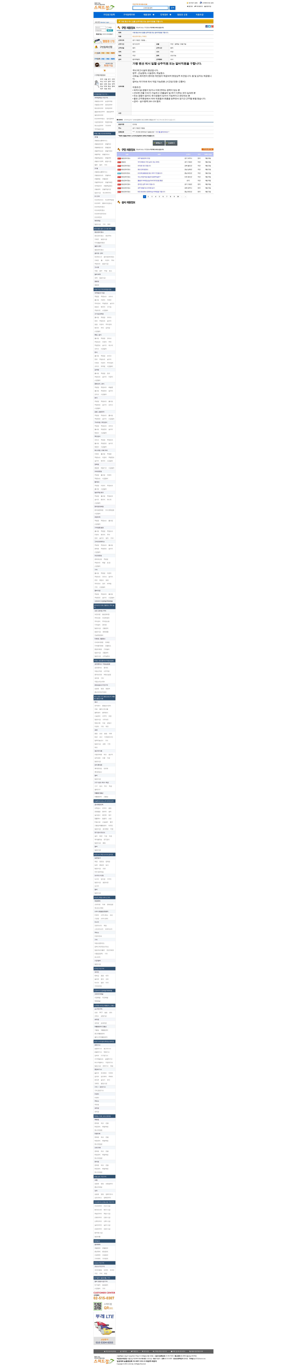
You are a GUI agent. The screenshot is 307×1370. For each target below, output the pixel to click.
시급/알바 (98, 960)
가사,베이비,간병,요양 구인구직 (104, 1202)
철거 (111, 822)
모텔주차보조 (99, 182)
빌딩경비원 (105, 614)
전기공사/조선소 (100, 832)
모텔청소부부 (99, 105)
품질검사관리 (106, 705)
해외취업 (97, 221)
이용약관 (124, 1351)
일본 (102, 982)
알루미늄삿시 (99, 740)
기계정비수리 (108, 737)
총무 (100, 271)
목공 (110, 786)
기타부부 (108, 125)
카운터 (107, 260)
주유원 (97, 1104)
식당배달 (97, 997)
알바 (100, 165)
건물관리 (105, 628)
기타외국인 (98, 986)
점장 (96, 324)
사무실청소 (106, 656)
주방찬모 (105, 303)
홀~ (102, 260)
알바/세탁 (98, 274)
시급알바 (105, 310)
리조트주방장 (109, 200)
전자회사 (97, 705)
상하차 (97, 1055)
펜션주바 (108, 236)
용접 (96, 733)
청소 (110, 271)
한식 (96, 352)
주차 (102, 328)
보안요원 (97, 614)
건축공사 (97, 808)
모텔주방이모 (106, 189)
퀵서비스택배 (99, 908)
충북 (113, 86)
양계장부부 (108, 108)
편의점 (97, 1161)
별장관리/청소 (99, 250)
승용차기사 (98, 1048)
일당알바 (105, 1285)
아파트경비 (105, 618)
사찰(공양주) (99, 953)
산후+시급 (107, 1221)
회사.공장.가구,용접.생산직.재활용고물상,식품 (104, 697)
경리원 (97, 678)
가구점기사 (104, 1055)
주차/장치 (109, 324)
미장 (111, 829)
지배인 (97, 239)
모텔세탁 (97, 189)
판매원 (97, 549)
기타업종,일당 (99, 527)
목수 (105, 786)
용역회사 (105, 712)
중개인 (106, 668)
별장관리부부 (99, 115)
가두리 (109, 879)
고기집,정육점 (99, 314)
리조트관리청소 (100, 207)
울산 (101, 84)
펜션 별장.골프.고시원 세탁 (102, 229)
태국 (107, 976)
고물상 (106, 797)
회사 (96, 702)
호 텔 (96, 137)
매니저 (111, 345)
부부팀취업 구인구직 (101, 98)
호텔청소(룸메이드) (101, 140)
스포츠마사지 (99, 929)
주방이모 (97, 310)
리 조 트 (97, 196)
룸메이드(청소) (107, 203)
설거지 (112, 303)
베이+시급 (107, 1210)
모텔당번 (105, 179)
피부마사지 (108, 929)
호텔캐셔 (108, 144)
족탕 (105, 925)
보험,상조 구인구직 (100, 1176)
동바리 (104, 811)
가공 (103, 723)
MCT (101, 1012)
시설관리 (97, 716)
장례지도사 (109, 1194)
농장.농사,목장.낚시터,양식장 (103, 854)
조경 (110, 818)
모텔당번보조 (99, 175)
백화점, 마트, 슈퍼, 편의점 (102, 1116)
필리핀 (97, 979)
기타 (105, 165)
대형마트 (97, 1133)
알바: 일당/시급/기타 (101, 1281)
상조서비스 (98, 1198)
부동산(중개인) (99, 943)
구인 (96, 1273)
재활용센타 (98, 797)
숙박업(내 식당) (100, 293)
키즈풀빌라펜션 (100, 243)
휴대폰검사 (98, 772)
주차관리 (97, 621)
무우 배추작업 (99, 872)
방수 (110, 815)
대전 (113, 81)
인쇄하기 (171, 143)
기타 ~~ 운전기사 (100, 1087)
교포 (107, 979)
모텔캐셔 (108, 175)
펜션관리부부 (99, 108)
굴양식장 (105, 882)
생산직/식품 (98, 751)
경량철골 (97, 811)
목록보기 (159, 143)
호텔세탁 (108, 158)
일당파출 (97, 1236)
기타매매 (97, 1258)
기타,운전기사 (99, 1090)
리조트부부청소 (100, 119)
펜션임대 (105, 1251)
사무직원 (106, 671)
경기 (109, 79)
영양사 (97, 307)
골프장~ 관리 (99, 253)
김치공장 (97, 758)
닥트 (110, 733)
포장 (110, 716)
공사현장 (105, 829)
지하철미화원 (99, 646)
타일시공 (97, 822)
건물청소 (108, 646)
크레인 (97, 1083)
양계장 (108, 861)
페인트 (104, 815)
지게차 (111, 1073)
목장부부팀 (108, 122)
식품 (103, 758)
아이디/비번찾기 (108, 34)
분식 (96, 398)
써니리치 (97, 957)
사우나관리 (104, 918)
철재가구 (97, 789)
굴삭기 (103, 1080)
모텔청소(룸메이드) (101, 172)
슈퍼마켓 (97, 904)
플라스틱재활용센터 (101, 1037)
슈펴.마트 (98, 1147)
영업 (102, 1184)
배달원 (111, 387)
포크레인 (104, 1073)
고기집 (109, 307)
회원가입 (99, 34)
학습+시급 (107, 1213)
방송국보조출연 (100, 950)
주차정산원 (105, 621)
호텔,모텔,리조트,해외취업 (102, 133)
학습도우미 (98, 1213)
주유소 (97, 932)
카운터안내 (98, 936)
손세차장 (104, 1023)
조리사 (111, 296)
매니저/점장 (98, 1130)
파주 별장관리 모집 (144, 158)
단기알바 (97, 1285)
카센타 (97, 726)
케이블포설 (98, 839)
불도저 (97, 1073)
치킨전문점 (98, 555)
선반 (100, 733)
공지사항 (146, 1351)
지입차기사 (109, 1062)
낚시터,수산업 (99, 875)
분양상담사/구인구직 (101, 685)
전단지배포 (110, 950)
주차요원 (97, 618)
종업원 (97, 468)
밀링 (105, 733)
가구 (96, 786)
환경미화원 (98, 649)
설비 (110, 811)
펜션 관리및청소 (143, 169)
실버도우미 (98, 1225)
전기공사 (106, 839)
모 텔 (96, 168)
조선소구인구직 (99, 1263)
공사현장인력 (99, 804)
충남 (109, 86)
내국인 (106, 1270)
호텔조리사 (105, 154)
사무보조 (105, 719)
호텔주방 (97, 154)
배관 (96, 737)
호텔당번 (108, 147)
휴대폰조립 (98, 768)
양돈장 (101, 861)
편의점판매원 (99, 510)
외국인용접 (98, 1270)
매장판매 (97, 901)
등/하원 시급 (99, 1233)
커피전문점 (98, 471)
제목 (119, 32)
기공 (105, 836)
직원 (96, 271)
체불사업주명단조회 (197, 1351)
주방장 (97, 296)
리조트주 (97, 203)
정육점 (97, 464)
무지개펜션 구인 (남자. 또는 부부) (148, 162)
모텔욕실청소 (108, 186)
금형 (104, 744)
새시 (100, 737)
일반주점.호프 (99, 492)
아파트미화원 (99, 642)
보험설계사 (109, 1184)
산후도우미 (98, 1221)
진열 (107, 1123)
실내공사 (97, 815)
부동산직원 (98, 671)
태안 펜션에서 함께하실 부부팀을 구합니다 (151, 192)
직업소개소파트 (100, 681)
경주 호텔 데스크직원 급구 (146, 188)
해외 (109, 89)
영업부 (108, 688)
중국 (102, 979)
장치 (107, 538)
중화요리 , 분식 (99, 384)
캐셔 (102, 1123)
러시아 (97, 982)
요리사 (97, 349)
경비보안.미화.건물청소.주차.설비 (104, 606)
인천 (113, 79)
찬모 (96, 321)
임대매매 (97, 1244)
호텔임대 (105, 1248)
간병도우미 (98, 1217)
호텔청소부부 (99, 101)
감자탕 (108, 328)
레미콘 (97, 1080)
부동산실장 (107, 674)
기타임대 (105, 1258)
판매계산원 (98, 559)
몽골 (102, 976)
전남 (101, 86)
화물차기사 (98, 1052)
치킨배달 (105, 997)
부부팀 (103, 366)
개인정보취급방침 (110, 1351)
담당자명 (121, 124)
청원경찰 (105, 632)
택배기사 (106, 1052)
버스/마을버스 (99, 1062)
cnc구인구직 (98, 1009)
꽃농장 (101, 865)
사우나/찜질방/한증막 (101, 911)
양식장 (103, 879)
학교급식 (97, 436)
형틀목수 (97, 818)
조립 (96, 709)
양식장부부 (110, 119)
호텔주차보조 (99, 151)
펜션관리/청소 (99, 232)
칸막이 (104, 808)
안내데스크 (98, 257)
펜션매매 (97, 1251)
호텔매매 (97, 1248)
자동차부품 (98, 754)
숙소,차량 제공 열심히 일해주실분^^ (149, 177)
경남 (109, 84)
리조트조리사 (99, 200)
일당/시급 (108, 161)
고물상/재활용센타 (100, 825)
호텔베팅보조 (99, 147)
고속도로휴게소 (100, 541)
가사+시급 (107, 1206)
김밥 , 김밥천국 (99, 412)
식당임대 (105, 1255)
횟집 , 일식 (98, 335)
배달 (103, 563)
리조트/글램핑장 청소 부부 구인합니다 (150, 173)
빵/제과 (97, 482)
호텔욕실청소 (99, 158)
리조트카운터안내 (100, 214)
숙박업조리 (98, 186)
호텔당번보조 (99, 144)
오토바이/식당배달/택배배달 (104, 601)
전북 (105, 86)
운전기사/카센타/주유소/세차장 (104, 1041)
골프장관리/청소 (109, 257)
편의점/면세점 (99, 506)
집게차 (97, 1076)
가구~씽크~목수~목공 (102, 782)
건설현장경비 (99, 635)
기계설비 (97, 625)
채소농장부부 (99, 125)
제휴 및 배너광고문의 (178, 1351)
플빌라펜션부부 (100, 112)
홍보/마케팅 (98, 1187)
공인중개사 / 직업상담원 (102, 664)
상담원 (97, 688)
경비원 (104, 625)
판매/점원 (110, 904)
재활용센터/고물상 (100, 1026)
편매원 (97, 1123)
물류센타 (97, 712)
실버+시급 (107, 1225)
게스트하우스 (107, 193)
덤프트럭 (104, 1076)
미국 (107, 982)
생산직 (111, 754)
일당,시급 (98, 1066)
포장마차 (97, 517)
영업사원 (97, 723)
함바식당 (97, 590)
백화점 (97, 1119)
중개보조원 (98, 674)
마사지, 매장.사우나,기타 (102, 897)
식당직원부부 (99, 122)
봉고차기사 (107, 1048)
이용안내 (135, 1351)
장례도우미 (107, 1198)
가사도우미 (98, 1206)
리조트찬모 (98, 217)
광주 (109, 81)
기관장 (97, 918)
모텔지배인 (108, 182)
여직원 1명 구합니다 (144, 166)
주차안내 (97, 303)
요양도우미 (98, 1229)
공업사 (109, 723)
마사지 (97, 922)
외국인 (110, 825)
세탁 (96, 278)
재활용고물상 (99, 793)
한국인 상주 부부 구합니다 (146, 184)
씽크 (100, 786)
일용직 (104, 818)
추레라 (111, 1076)
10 (178, 196)
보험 (96, 1180)
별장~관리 (98, 246)
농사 (107, 865)
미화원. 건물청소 (100, 639)
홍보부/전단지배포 (100, 692)
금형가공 (104, 1016)
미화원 (107, 642)
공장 (96, 730)
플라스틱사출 (103, 709)
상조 (96, 1190)
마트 (103, 904)
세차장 (97, 1019)
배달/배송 (105, 1127)
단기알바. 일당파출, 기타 (102, 1278)
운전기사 (97, 1045)
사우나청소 (104, 915)
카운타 (101, 324)
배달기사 (104, 468)
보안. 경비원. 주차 (100, 611)
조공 (110, 836)
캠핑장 (97, 281)
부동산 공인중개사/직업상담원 (104, 660)
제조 (107, 726)
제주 (101, 89)
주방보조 (97, 264)
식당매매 (97, 1255)
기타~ (112, 538)
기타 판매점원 (109, 510)
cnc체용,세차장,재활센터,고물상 (104, 1005)
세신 (111, 915)
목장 (96, 861)
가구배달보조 (99, 1059)
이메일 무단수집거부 (160, 1351)
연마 (110, 1012)
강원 (105, 84)
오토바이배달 (99, 994)
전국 (101, 79)
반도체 (106, 768)
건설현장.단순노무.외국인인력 (104, 801)
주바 (112, 260)
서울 (105, 79)
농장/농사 (98, 858)
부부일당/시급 (99, 129)
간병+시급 (107, 1217)
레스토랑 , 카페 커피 (101, 450)
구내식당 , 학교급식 (101, 422)
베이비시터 (98, 1210)
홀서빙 (97, 300)
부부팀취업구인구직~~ (101, 94)
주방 (105, 271)
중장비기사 (98, 1069)
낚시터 (97, 879)
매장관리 (97, 1127)
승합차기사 (108, 1059)
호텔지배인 (108, 151)
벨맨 (96, 165)
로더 (108, 1080)
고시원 (97, 267)
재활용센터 (104, 1030)
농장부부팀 (108, 101)
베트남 (97, 976)
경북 (113, 84)
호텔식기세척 (99, 161)
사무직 (104, 716)
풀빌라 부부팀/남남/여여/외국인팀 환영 (150, 180)
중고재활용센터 (100, 1033)
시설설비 (105, 822)
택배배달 (97, 1001)
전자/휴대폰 (98, 765)
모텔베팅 (97, 179)
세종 (105, 89)
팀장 (102, 688)
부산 (101, 81)
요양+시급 (107, 1229)
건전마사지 (98, 925)
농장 (96, 865)
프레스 (97, 1016)
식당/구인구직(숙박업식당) (102, 289)
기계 (108, 744)
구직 (100, 1273)
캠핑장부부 (110, 112)
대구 (105, 81)
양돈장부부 (108, 105)
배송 (111, 1066)
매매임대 (97, 1241)
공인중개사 (98, 668)
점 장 (108, 563)
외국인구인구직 (99, 968)
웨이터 (103, 307)
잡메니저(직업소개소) (102, 947)
